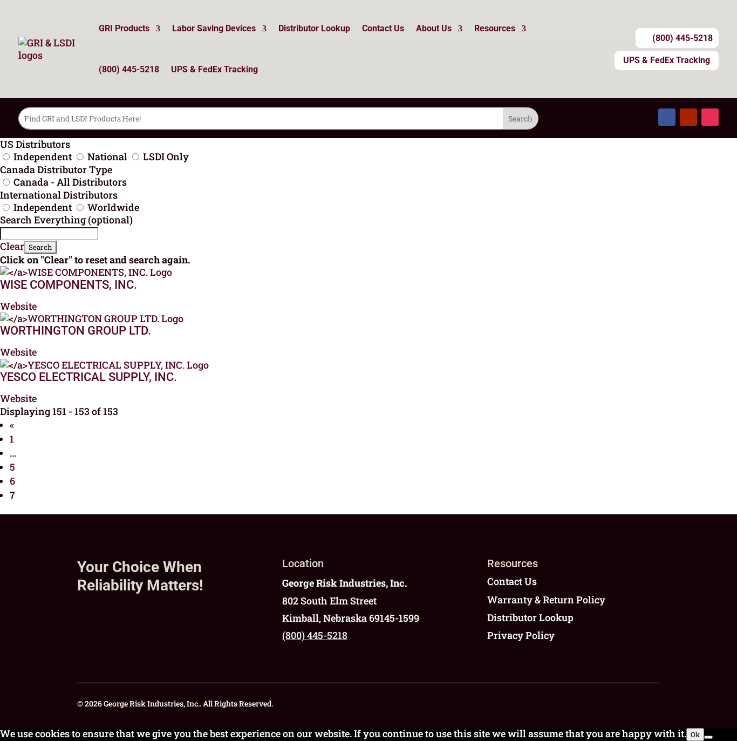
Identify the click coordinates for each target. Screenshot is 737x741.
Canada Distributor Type (56, 169)
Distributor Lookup (314, 28)
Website (18, 306)
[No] (708, 737)
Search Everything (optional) (66, 219)
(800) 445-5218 (129, 69)
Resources (494, 28)
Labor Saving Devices (214, 28)
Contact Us (383, 28)
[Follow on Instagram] (710, 117)
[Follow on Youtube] (688, 117)
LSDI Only (165, 156)
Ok (695, 734)
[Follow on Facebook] (666, 117)
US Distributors (35, 144)
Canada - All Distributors (69, 181)
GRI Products (124, 28)
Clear (12, 246)
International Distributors (59, 194)
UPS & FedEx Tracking (214, 69)
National (107, 156)
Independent (42, 156)
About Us (434, 28)
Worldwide (112, 207)
